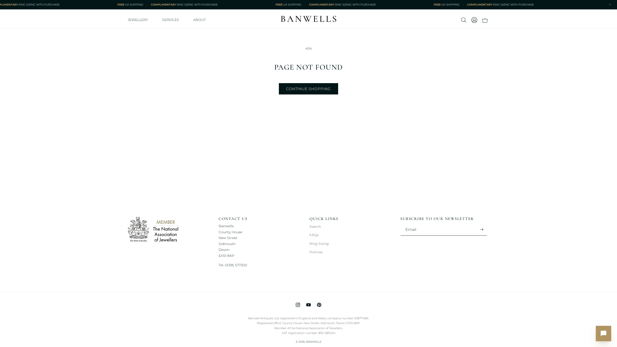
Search (315, 226)
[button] (139, 20)
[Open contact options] (603, 333)
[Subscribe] (481, 229)
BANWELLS (313, 341)
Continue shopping (308, 89)
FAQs (314, 235)
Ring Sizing (319, 243)
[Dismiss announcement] (610, 4)
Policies (315, 252)
